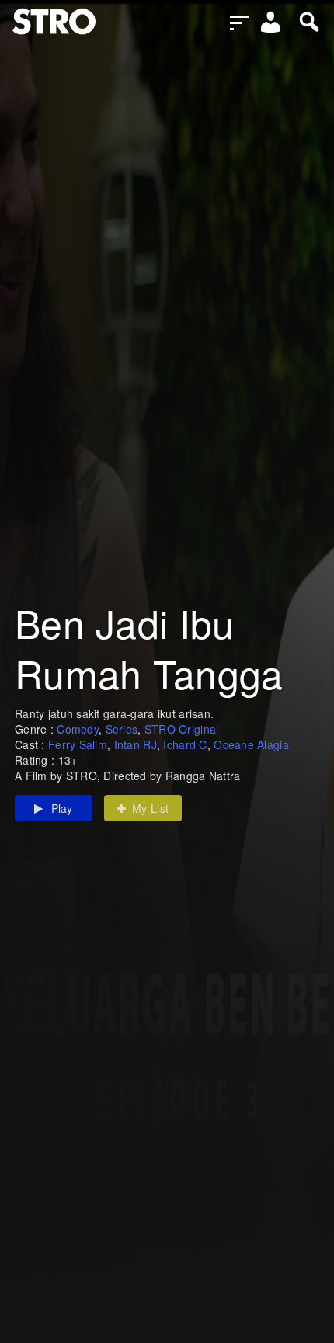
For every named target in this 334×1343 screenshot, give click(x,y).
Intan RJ (135, 744)
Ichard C (185, 744)
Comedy (78, 729)
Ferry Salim (77, 744)
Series (122, 729)
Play (62, 808)
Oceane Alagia (251, 744)
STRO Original (181, 729)
